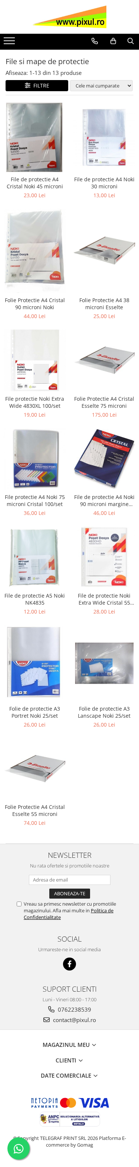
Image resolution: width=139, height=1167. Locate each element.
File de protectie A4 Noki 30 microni (104, 183)
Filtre (39, 85)
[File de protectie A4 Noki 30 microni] (104, 137)
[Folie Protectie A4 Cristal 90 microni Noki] (35, 250)
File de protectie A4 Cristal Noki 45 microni (35, 183)
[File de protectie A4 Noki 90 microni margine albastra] (104, 459)
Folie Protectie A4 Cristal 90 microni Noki (35, 304)
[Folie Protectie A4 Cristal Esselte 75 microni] (104, 360)
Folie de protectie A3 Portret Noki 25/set (34, 712)
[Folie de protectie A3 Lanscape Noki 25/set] (104, 663)
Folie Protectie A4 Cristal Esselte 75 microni (104, 402)
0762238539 (73, 1009)
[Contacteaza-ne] (94, 41)
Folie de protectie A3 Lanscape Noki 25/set (104, 712)
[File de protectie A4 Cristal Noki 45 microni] (35, 137)
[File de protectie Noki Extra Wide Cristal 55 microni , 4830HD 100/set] (104, 557)
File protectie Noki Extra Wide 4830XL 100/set (34, 402)
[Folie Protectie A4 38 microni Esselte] (104, 250)
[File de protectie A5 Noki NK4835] (35, 557)
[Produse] (10, 43)
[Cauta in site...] (130, 41)
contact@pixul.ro (74, 1020)
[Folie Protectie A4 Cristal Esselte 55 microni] (35, 769)
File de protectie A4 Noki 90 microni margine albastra (104, 500)
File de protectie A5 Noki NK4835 (34, 599)
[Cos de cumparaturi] (113, 41)
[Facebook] (69, 964)
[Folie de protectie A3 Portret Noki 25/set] (35, 663)
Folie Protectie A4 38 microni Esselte (104, 304)
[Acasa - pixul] (70, 17)
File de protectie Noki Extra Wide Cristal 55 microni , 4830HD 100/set (104, 599)
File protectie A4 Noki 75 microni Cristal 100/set (35, 500)
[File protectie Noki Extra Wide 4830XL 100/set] (35, 360)
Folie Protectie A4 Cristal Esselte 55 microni (35, 810)
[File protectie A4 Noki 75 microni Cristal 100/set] (35, 459)
